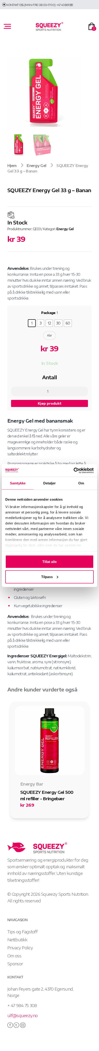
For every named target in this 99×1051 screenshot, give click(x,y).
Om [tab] (81, 483)
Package (48, 313)
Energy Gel (36, 165)
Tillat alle (49, 562)
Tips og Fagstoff (22, 931)
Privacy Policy (20, 947)
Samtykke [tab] (18, 483)
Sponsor (15, 963)
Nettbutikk (17, 939)
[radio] (31, 323)
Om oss (14, 955)
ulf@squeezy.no (22, 1015)
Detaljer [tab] (49, 483)
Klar (49, 335)
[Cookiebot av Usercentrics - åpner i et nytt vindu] (73, 470)
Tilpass (47, 577)
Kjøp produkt (49, 403)
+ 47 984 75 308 (22, 1005)
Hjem (11, 165)
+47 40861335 (64, 5)
